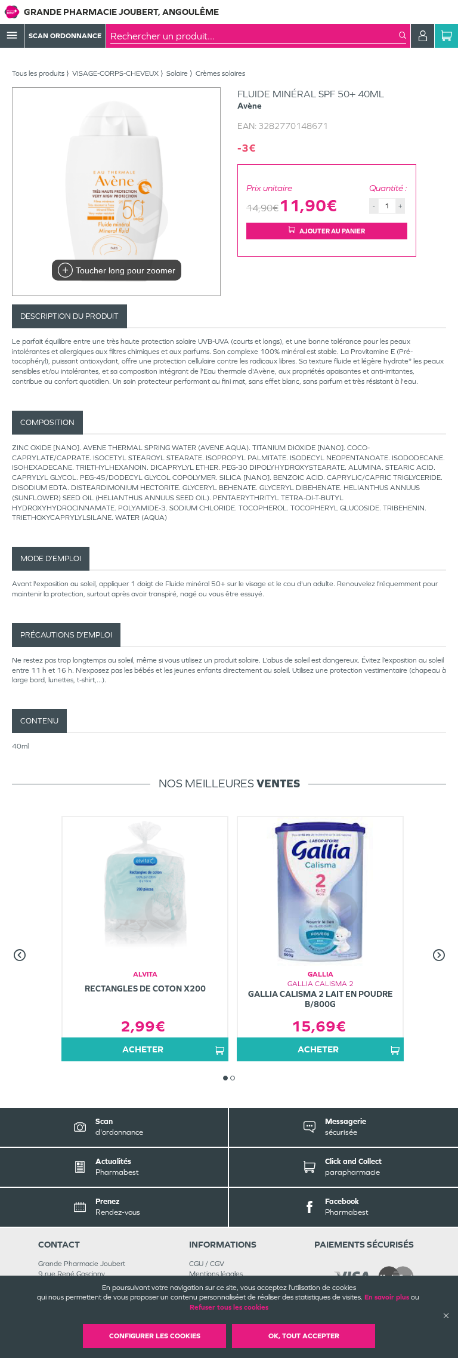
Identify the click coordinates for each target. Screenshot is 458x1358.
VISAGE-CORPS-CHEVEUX (115, 73)
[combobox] (254, 36)
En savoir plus (386, 1297)
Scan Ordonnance (65, 36)
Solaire (177, 73)
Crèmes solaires (220, 73)
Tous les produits (38, 73)
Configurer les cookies (154, 1336)
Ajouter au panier (332, 231)
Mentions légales (216, 1274)
